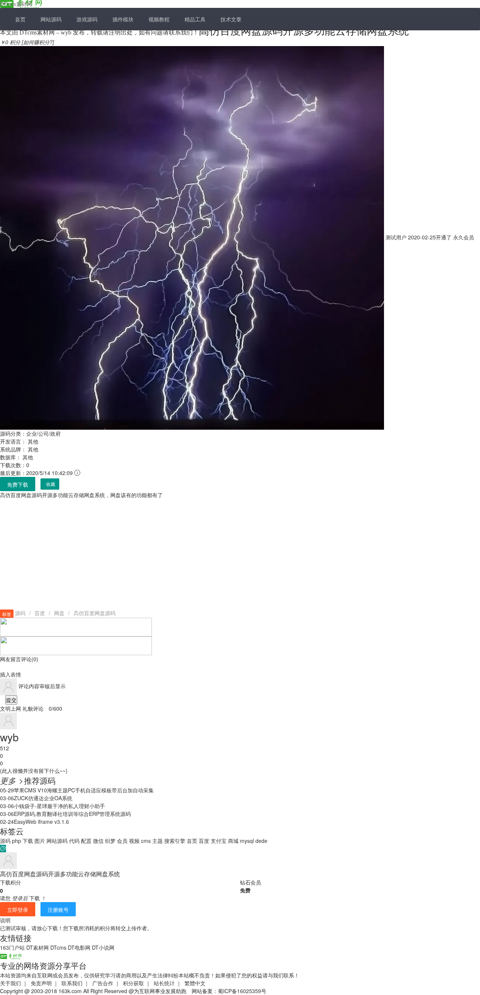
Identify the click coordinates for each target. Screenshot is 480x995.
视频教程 (159, 19)
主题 (157, 840)
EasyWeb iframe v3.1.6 (41, 821)
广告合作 (102, 983)
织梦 (110, 840)
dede (261, 840)
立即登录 (17, 909)
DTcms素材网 (16, 3)
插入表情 (10, 674)
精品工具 (195, 19)
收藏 (50, 484)
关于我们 (10, 983)
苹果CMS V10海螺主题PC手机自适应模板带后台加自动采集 (84, 790)
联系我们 (72, 983)
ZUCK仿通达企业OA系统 (43, 798)
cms (146, 840)
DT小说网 (103, 947)
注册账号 (58, 909)
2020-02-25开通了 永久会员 (429, 237)
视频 (134, 840)
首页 (20, 19)
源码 (20, 613)
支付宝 (218, 840)
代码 (74, 840)
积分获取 (133, 983)
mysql (247, 840)
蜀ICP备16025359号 (242, 991)
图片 (39, 840)
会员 (122, 840)
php (16, 840)
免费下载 (17, 484)
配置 (86, 840)
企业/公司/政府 (43, 433)
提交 (11, 700)
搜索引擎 (174, 840)
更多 (12, 780)
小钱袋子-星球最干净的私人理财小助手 (59, 806)
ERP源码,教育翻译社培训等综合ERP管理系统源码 (72, 813)
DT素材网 (37, 947)
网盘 (59, 613)
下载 (27, 840)
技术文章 (231, 19)
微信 (98, 840)
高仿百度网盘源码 (95, 613)
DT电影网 (79, 947)
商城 (233, 840)
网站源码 (51, 19)
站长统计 (164, 983)
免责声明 (41, 983)
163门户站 (12, 947)
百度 (39, 613)
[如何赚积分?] (38, 42)
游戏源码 (87, 19)
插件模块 (123, 19)
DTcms (58, 947)
